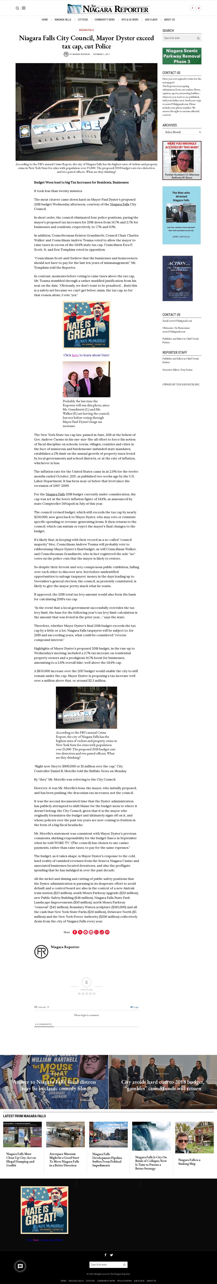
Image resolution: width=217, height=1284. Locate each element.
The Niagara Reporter (120, 1273)
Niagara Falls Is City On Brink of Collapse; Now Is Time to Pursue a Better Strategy (151, 1162)
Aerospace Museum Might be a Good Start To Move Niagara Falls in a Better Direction (64, 1159)
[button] (198, 38)
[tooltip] (192, 8)
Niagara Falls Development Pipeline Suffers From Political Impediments (107, 1159)
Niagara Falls (86, 30)
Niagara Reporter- (81, 54)
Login (136, 1007)
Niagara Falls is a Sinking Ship (189, 1162)
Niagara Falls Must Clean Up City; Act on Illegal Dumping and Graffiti (21, 1159)
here (75, 355)
